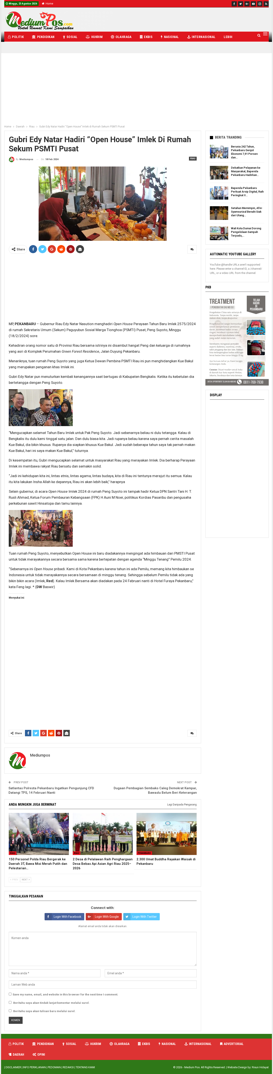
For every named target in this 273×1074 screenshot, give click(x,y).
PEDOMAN (54, 1067)
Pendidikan (46, 37)
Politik (18, 37)
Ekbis (148, 37)
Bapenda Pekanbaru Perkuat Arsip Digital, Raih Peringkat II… (247, 191)
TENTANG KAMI (85, 1067)
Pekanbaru (144, 853)
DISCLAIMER (13, 1067)
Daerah (18, 1054)
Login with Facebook (67, 916)
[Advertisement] (136, 91)
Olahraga (124, 37)
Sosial (72, 37)
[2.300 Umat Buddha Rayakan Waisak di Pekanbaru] (166, 834)
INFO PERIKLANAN (34, 1067)
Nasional (171, 37)
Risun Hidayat (260, 1067)
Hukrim (97, 37)
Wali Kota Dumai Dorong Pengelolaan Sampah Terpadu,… (246, 232)
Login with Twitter (144, 916)
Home (49, 3)
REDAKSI (68, 1067)
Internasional (203, 37)
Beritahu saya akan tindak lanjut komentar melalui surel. (51, 1002)
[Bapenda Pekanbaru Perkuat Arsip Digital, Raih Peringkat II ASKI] (219, 193)
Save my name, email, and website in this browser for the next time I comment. (65, 994)
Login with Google (107, 916)
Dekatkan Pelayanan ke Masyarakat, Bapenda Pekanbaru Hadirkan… (245, 171)
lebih (228, 37)
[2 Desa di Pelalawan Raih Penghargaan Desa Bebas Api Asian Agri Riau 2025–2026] (103, 834)
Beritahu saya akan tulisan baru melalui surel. (44, 1011)
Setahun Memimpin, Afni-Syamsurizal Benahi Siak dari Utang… (247, 211)
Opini (41, 1054)
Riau (192, 158)
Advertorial (234, 1044)
